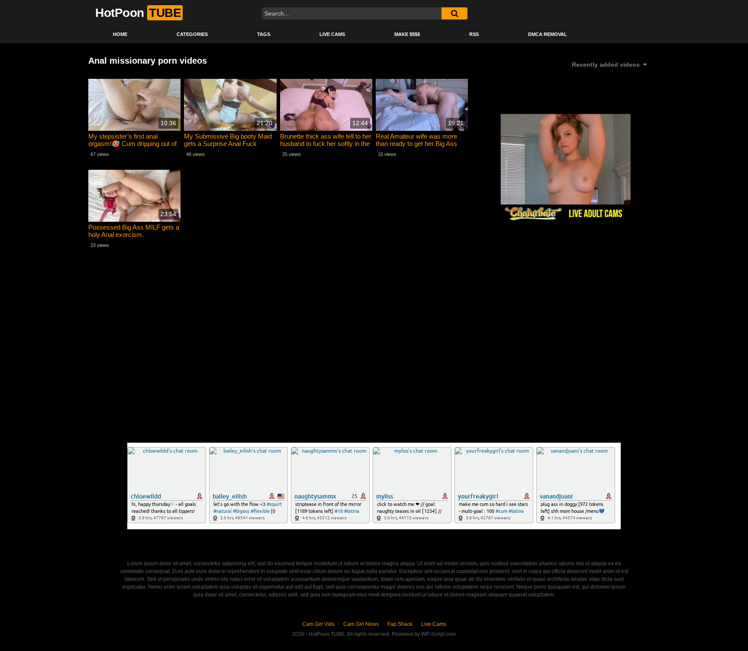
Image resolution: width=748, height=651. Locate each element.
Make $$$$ (407, 34)
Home (120, 34)
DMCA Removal (547, 34)
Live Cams (332, 34)
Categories (192, 34)
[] (455, 13)
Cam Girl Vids (318, 624)
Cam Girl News (361, 624)
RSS (474, 34)
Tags (263, 34)
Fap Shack (400, 624)
